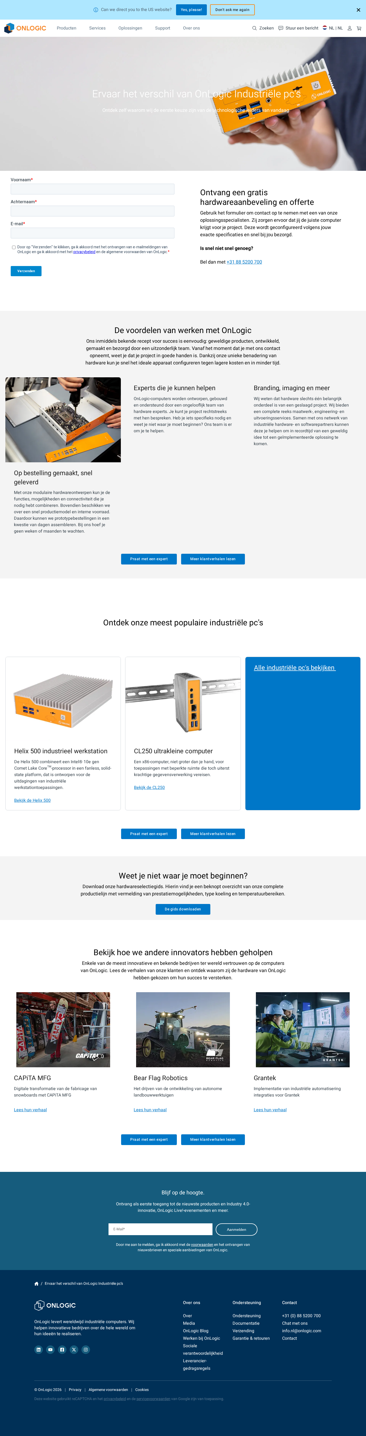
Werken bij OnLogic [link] (201, 1338)
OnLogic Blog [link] (195, 1331)
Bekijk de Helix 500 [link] (32, 800)
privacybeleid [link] (115, 1399)
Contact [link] (289, 1338)
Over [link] (187, 1316)
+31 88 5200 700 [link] (244, 262)
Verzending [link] (243, 1331)
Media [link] (189, 1323)
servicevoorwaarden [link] (153, 1399)
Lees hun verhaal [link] (30, 1110)
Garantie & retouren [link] (251, 1338)
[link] (25, 28)
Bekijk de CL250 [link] (149, 787)
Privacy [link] (75, 1390)
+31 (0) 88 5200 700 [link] (301, 1316)
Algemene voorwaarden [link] (108, 1390)
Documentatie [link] (246, 1323)
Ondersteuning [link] (247, 1316)
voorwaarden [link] (202, 1244)
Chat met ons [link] (295, 1323)
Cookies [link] (142, 1390)
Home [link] (36, 1284)
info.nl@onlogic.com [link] (301, 1331)
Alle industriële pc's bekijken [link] (295, 668)
